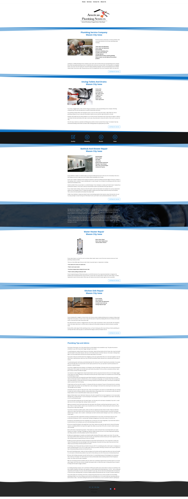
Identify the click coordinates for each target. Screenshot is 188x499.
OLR (90, 487)
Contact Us (96, 2)
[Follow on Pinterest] (114, 489)
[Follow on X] (112, 489)
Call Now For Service (114, 71)
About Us (103, 2)
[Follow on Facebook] (110, 489)
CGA (92, 487)
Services (89, 2)
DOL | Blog (96, 487)
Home (83, 2)
